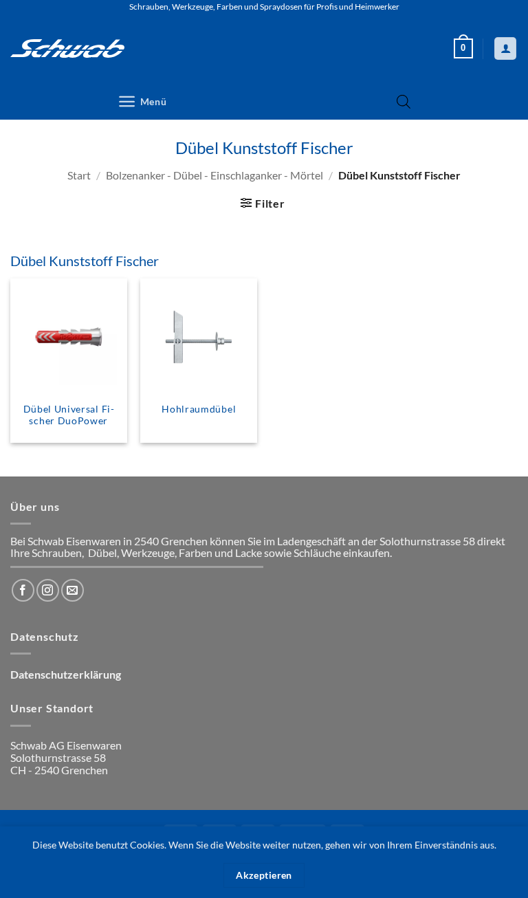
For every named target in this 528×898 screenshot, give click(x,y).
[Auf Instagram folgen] (47, 590)
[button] (463, 49)
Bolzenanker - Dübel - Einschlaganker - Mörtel (214, 175)
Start (79, 175)
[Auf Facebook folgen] (23, 590)
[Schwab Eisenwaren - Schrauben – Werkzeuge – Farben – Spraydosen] (67, 48)
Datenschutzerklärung (65, 674)
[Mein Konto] (505, 48)
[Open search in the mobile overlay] (403, 101)
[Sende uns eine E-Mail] (72, 590)
